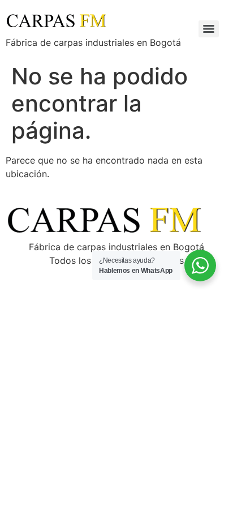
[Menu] (209, 28)
